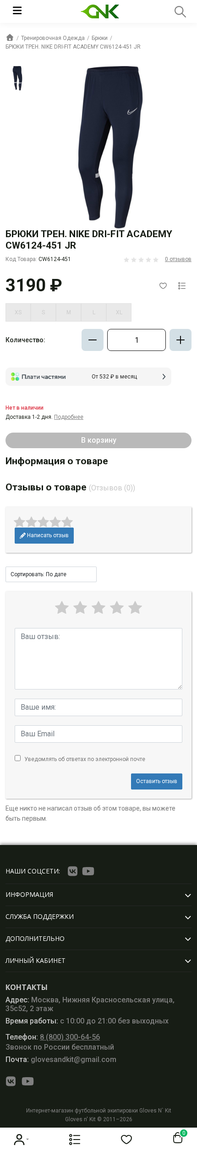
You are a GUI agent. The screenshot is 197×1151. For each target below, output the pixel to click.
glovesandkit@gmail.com (60, 1059)
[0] (176, 1138)
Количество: (25, 340)
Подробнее (68, 417)
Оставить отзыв (156, 781)
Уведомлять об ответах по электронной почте (84, 759)
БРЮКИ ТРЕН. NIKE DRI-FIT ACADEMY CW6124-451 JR (73, 47)
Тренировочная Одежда (53, 38)
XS (18, 312)
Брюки (100, 38)
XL (119, 312)
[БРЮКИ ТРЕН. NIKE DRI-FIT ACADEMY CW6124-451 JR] (17, 78)
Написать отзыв (47, 535)
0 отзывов (178, 259)
